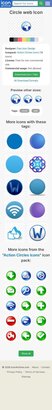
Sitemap (26, 376)
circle (24, 110)
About (35, 367)
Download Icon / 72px (26, 74)
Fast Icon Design (26, 48)
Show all (26, 353)
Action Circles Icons (28, 52)
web (36, 110)
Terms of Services (35, 372)
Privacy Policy (14, 372)
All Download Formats (26, 80)
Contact (45, 367)
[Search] (41, 3)
